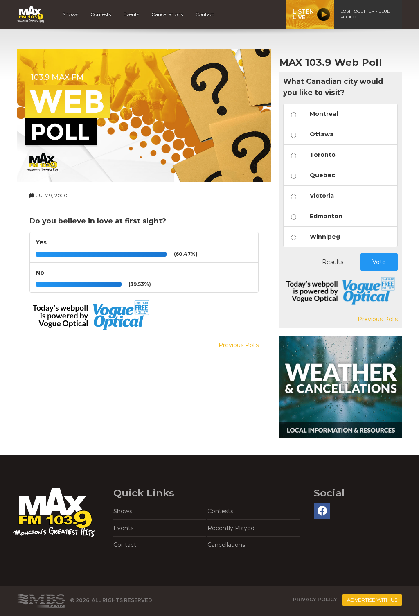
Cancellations (167, 14)
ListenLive (303, 14)
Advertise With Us (372, 600)
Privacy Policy (315, 600)
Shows (70, 14)
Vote (379, 262)
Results (332, 262)
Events (131, 14)
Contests (100, 14)
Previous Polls (239, 345)
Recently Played (231, 528)
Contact (204, 14)
